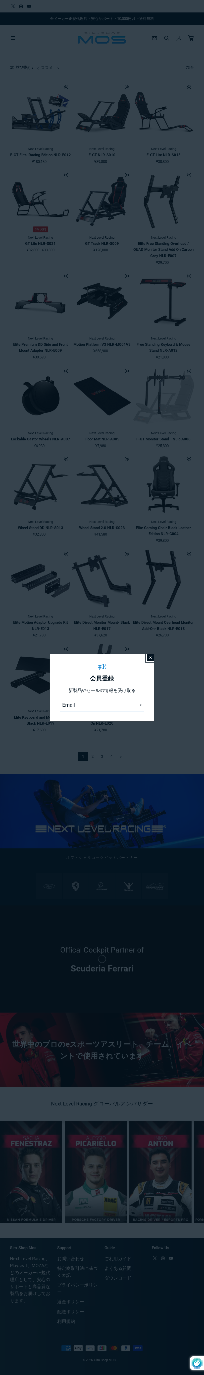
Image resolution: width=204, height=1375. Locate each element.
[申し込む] (141, 705)
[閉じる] (150, 657)
